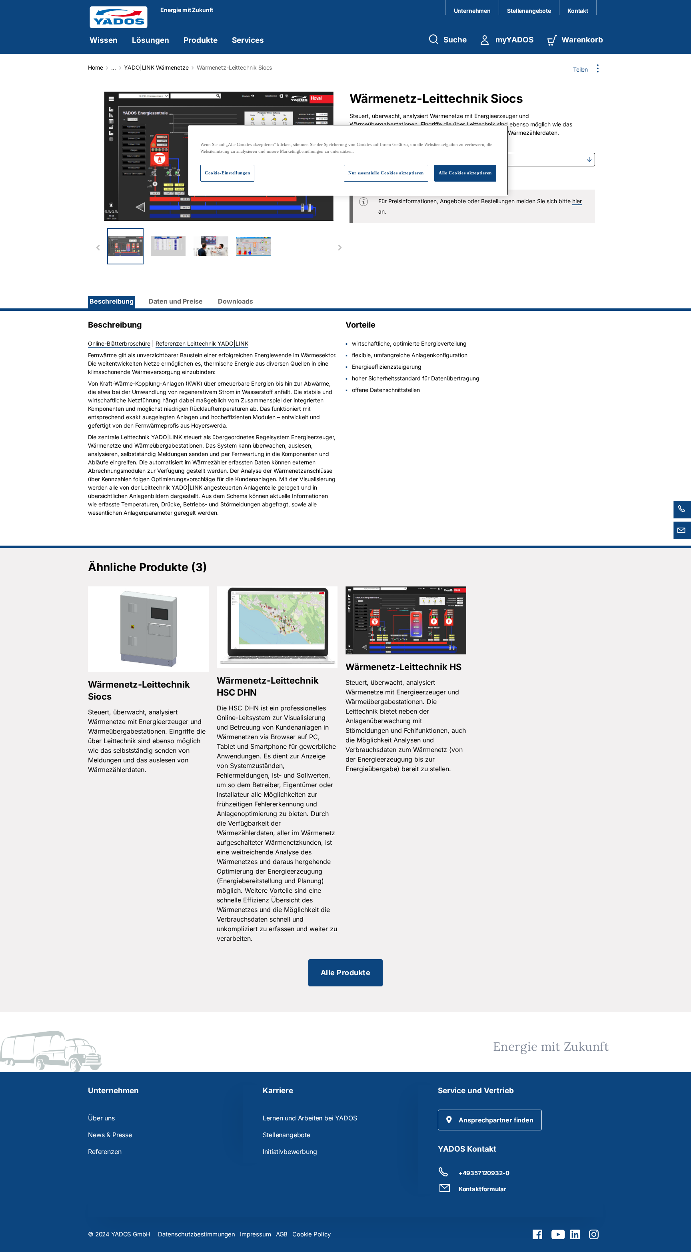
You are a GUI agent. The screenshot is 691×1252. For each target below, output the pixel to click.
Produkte (201, 40)
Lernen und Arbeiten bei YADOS (310, 1118)
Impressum (255, 1234)
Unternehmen (472, 10)
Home (95, 67)
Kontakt (577, 10)
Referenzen (104, 1152)
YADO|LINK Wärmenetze (156, 67)
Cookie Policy (311, 1234)
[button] (490, 1120)
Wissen (104, 40)
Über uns (101, 1118)
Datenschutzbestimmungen (196, 1234)
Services (248, 40)
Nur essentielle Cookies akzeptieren (386, 172)
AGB (282, 1234)
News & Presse (110, 1135)
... (113, 67)
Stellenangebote (529, 10)
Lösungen (150, 40)
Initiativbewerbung (290, 1152)
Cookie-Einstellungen (227, 172)
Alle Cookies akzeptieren (465, 172)
